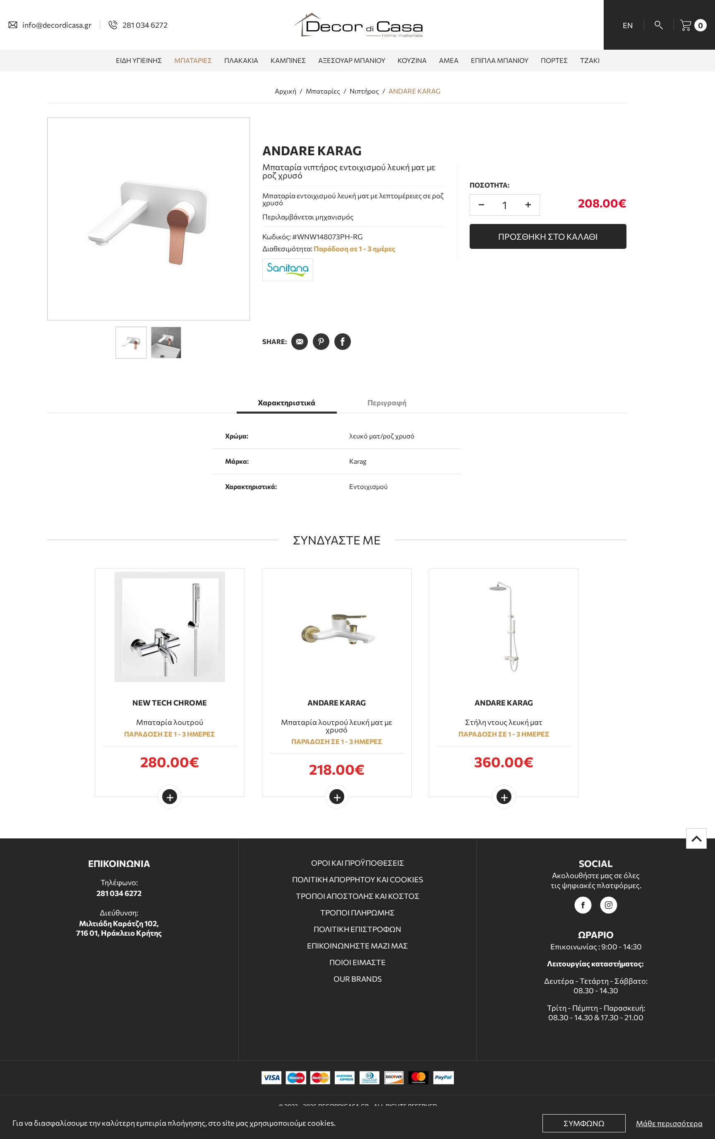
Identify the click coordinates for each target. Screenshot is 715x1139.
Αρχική (285, 91)
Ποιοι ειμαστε (357, 962)
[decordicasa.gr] (357, 24)
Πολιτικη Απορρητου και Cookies (357, 879)
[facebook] (583, 905)
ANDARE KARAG (415, 91)
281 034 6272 (119, 893)
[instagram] (608, 905)
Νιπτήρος (364, 91)
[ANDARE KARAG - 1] (149, 219)
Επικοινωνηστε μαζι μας (357, 945)
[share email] (299, 341)
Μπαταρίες (323, 91)
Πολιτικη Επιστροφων (357, 929)
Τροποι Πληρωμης (357, 912)
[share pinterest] (321, 341)
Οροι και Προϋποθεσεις (357, 863)
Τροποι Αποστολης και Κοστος (358, 896)
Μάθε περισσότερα (669, 1123)
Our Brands (358, 978)
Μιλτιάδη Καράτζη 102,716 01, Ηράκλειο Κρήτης (119, 928)
